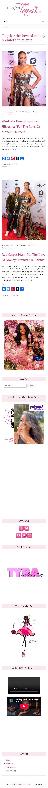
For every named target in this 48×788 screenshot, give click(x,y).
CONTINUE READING (10, 164)
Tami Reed (10, 112)
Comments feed (11, 767)
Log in (8, 760)
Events (10, 248)
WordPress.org (11, 771)
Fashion (11, 114)
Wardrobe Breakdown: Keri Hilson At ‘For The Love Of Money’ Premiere (21, 126)
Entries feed (10, 763)
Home (5, 26)
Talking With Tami (23, 784)
